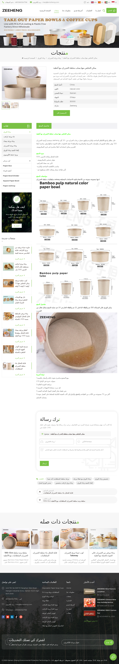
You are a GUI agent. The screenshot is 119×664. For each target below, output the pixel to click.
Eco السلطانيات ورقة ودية (50, 592)
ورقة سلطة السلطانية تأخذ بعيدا (58, 479)
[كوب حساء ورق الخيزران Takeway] (45, 538)
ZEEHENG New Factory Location (106, 590)
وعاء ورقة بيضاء (9, 141)
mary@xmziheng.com (51, 2)
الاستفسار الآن (61, 113)
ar (109, 2)
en (95, 2)
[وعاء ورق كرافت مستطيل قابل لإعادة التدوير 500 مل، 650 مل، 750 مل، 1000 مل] (8, 267)
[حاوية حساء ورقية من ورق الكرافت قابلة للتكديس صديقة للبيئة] (8, 250)
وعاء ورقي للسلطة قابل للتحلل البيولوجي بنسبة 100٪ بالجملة (22, 316)
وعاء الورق (41, 58)
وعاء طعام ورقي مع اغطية (103, 553)
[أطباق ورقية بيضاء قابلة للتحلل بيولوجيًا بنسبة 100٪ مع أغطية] (8, 333)
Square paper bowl (11, 181)
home (68, 588)
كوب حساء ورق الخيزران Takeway (45, 554)
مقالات (68, 613)
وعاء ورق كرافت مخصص (64, 483)
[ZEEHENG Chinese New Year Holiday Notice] (89, 602)
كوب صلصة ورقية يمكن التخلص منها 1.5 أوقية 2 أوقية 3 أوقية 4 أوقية (22, 283)
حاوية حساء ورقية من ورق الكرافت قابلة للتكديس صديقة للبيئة (22, 250)
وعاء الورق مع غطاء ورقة (82, 479)
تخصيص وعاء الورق (101, 479)
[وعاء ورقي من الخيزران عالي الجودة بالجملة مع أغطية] (74, 538)
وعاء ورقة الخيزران (54, 58)
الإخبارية (69, 600)
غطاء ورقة (45, 600)
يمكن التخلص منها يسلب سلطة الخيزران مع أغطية (68, 434)
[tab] (43, 126)
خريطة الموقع (59, 660)
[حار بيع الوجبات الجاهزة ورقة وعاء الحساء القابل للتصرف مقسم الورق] (8, 300)
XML (81, 660)
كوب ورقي (6, 161)
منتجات (56, 11)
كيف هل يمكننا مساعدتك (17, 208)
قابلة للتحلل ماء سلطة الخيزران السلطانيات (20, 366)
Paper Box (7, 166)
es (102, 2)
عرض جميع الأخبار (90, 621)
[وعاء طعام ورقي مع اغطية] (103, 538)
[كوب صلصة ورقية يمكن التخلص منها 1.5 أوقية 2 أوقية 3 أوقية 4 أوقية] (8, 283)
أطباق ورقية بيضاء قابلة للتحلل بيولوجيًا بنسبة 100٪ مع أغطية (22, 333)
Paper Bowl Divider (11, 176)
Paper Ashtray (9, 186)
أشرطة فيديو (78, 11)
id (116, 2)
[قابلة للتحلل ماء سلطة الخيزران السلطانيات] (8, 366)
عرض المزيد (19, 259)
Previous (2, 546)
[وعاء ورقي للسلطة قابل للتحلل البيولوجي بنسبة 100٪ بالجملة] (8, 316)
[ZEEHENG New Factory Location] (89, 592)
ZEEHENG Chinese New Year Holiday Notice (106, 601)
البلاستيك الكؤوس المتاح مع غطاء (53, 626)
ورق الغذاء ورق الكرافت (50, 605)
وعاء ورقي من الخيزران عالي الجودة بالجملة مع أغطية (74, 554)
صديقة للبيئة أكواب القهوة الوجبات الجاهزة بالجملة (21, 349)
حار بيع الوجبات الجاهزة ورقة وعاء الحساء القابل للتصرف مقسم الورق (22, 300)
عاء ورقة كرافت (9, 137)
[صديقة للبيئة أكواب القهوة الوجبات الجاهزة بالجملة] (8, 349)
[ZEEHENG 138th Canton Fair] (89, 613)
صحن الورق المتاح (45, 483)
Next (116, 546)
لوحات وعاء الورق (48, 596)
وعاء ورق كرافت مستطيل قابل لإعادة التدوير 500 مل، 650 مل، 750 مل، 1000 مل (22, 267)
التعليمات (89, 11)
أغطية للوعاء (7, 171)
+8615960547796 (21, 2)
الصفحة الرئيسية (45, 11)
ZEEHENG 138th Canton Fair (106, 611)
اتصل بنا (98, 11)
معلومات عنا (66, 11)
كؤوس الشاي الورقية (49, 613)
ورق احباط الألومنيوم (11, 155)
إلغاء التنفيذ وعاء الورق (11, 150)
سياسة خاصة (88, 660)
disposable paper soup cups (53, 588)
